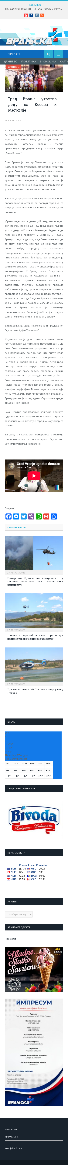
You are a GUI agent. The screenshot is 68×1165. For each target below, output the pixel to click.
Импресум (11, 1129)
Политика (28, 61)
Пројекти (10, 938)
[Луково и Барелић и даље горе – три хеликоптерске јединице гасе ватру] (34, 612)
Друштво (10, 61)
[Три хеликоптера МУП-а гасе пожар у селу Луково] (34, 666)
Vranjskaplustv (13, 1148)
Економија (48, 61)
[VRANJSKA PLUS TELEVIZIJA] (34, 35)
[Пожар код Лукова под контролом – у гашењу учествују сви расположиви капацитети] (34, 555)
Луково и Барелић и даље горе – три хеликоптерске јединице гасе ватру (35, 637)
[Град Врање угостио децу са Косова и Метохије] (34, 79)
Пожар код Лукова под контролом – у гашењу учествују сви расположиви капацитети (35, 581)
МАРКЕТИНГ (12, 1136)
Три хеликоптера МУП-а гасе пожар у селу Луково (35, 8)
